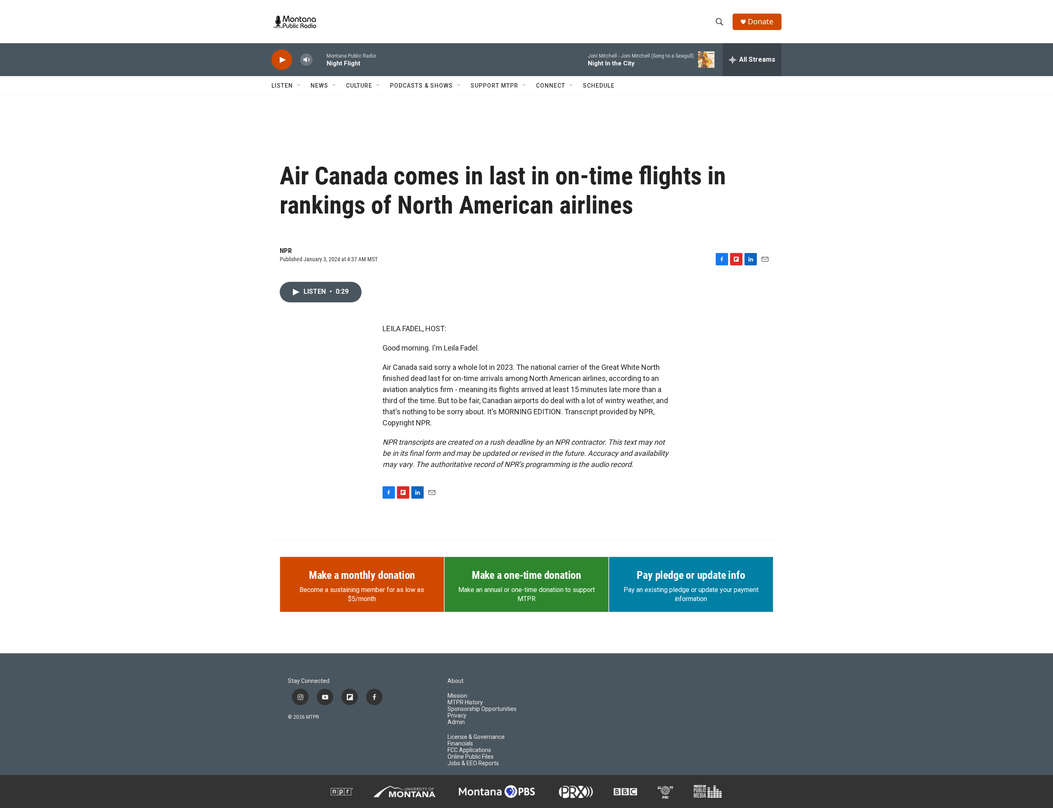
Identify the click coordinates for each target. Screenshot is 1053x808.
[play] (281, 60)
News (319, 85)
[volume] (306, 60)
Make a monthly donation (362, 575)
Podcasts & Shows (421, 85)
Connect (550, 85)
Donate (760, 21)
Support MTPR (494, 85)
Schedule (599, 85)
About (456, 681)
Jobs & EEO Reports (473, 763)
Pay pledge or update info (691, 575)
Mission (457, 696)
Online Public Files (471, 757)
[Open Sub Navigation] (299, 85)
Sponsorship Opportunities (482, 709)
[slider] (319, 59)
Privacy (457, 716)
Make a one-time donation (526, 575)
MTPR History (465, 702)
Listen (282, 85)
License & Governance (476, 737)
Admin (456, 722)
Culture (359, 85)
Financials (460, 744)
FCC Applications (469, 750)
